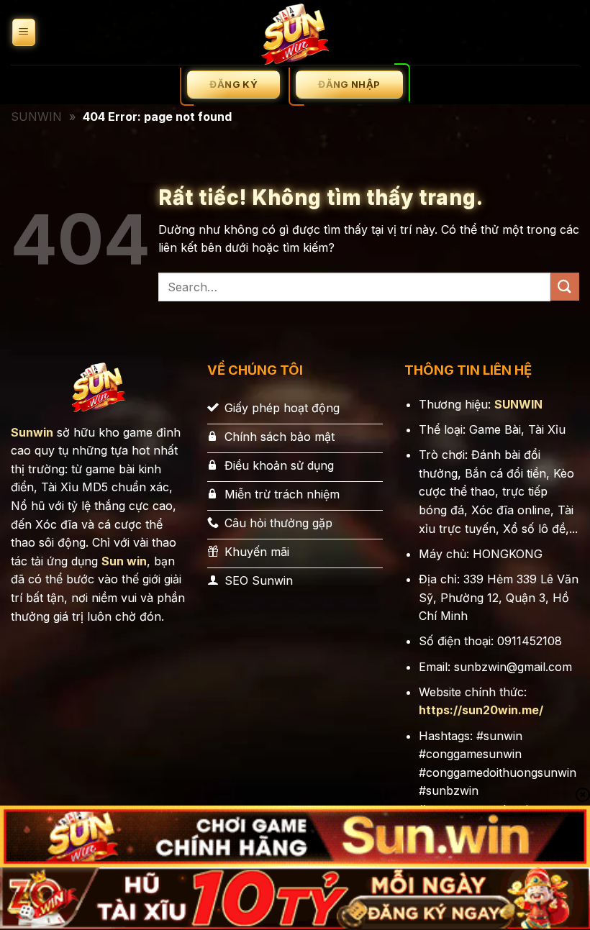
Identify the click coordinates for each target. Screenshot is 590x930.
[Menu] (23, 33)
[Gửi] (564, 287)
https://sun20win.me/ (481, 710)
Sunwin (32, 432)
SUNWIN (36, 116)
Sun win (124, 561)
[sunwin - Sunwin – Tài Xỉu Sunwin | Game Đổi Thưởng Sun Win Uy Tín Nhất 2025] (295, 32)
